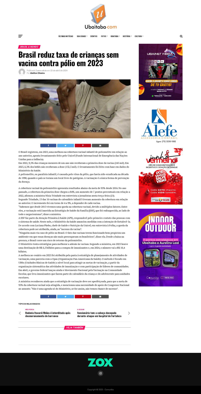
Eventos (93, 36)
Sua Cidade (81, 36)
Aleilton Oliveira (37, 73)
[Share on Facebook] (48, 145)
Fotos (103, 36)
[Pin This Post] (83, 145)
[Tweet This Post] (65, 145)
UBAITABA (114, 36)
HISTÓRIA (126, 36)
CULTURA (138, 36)
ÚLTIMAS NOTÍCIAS (66, 36)
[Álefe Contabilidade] (159, 143)
